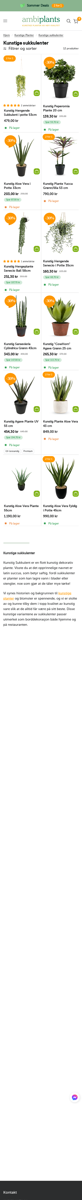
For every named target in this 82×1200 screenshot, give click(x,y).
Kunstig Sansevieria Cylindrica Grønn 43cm (20, 346)
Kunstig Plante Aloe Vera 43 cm (60, 424)
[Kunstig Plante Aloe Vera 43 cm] (61, 393)
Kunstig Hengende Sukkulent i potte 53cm (20, 113)
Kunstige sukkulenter (50, 35)
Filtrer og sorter (23, 48)
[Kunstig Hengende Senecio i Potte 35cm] (61, 233)
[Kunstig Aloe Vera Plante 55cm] (21, 478)
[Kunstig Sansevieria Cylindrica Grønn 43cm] (21, 316)
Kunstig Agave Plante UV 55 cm (21, 424)
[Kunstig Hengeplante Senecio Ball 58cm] (21, 233)
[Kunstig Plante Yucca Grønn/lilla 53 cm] (61, 156)
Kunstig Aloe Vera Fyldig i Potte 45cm (60, 508)
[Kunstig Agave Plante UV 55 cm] (21, 393)
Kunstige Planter (24, 35)
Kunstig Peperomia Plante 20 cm (56, 108)
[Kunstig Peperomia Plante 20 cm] (61, 77)
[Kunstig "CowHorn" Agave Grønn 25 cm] (61, 316)
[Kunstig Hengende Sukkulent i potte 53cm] (21, 77)
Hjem (6, 35)
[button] (75, 1098)
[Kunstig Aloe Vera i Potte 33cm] (21, 156)
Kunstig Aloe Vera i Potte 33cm (17, 186)
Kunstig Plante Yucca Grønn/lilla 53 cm (58, 186)
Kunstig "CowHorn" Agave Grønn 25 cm (57, 346)
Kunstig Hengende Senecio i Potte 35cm (58, 263)
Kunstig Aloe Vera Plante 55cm (21, 508)
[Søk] (68, 21)
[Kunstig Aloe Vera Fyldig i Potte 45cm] (61, 478)
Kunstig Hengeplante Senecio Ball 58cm (18, 269)
